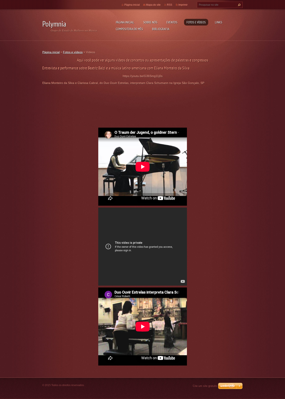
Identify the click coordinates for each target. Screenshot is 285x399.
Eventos (171, 22)
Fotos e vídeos (196, 22)
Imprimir (183, 4)
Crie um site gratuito (205, 385)
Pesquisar (239, 5)
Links (218, 22)
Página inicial (125, 22)
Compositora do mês (129, 29)
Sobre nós (150, 22)
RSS (169, 4)
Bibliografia (160, 29)
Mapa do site (153, 4)
